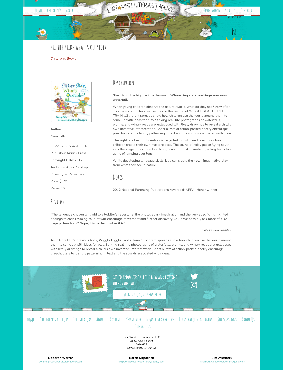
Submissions (212, 10)
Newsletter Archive (160, 319)
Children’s (54, 10)
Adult (69, 10)
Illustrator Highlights (195, 319)
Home (38, 10)
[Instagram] (195, 285)
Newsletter (133, 319)
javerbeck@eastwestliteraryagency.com (222, 361)
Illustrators (82, 319)
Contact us (247, 10)
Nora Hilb (58, 136)
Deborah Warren (61, 358)
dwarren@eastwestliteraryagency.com (61, 361)
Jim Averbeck (222, 358)
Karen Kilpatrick (141, 358)
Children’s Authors (53, 319)
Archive (115, 319)
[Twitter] (195, 277)
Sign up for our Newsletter (142, 294)
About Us (230, 10)
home (30, 319)
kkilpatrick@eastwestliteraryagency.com (141, 361)
